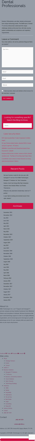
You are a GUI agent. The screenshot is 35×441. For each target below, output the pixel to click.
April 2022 (6, 226)
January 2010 (7, 300)
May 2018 (6, 270)
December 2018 (8, 251)
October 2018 (7, 256)
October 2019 (7, 237)
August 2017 (7, 292)
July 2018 (6, 264)
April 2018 (6, 273)
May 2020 (6, 231)
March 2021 (7, 229)
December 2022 (8, 212)
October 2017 (7, 289)
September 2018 (8, 259)
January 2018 (7, 281)
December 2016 (8, 297)
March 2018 (7, 275)
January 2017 (7, 294)
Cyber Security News (12, 134)
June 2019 (6, 248)
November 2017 (8, 286)
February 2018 (7, 278)
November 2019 (8, 234)
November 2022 (8, 215)
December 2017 (8, 283)
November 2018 (8, 253)
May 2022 (6, 223)
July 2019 (6, 245)
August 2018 (7, 261)
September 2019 (8, 240)
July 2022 (6, 218)
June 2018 (6, 267)
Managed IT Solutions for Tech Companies (15, 180)
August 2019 (7, 242)
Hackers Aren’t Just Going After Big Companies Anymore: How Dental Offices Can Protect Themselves (16, 185)
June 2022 (6, 220)
